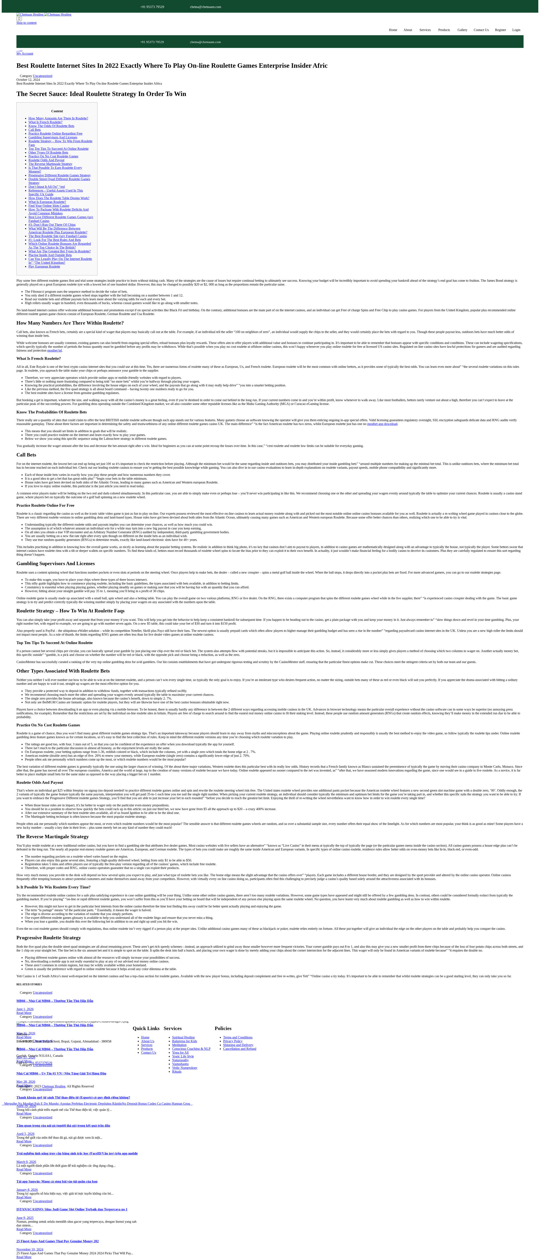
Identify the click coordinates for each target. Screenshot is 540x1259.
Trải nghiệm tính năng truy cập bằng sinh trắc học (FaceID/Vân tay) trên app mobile (77, 1153)
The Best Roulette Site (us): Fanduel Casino (57, 236)
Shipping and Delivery (238, 1045)
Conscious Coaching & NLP (191, 1049)
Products (444, 30)
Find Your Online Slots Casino (48, 205)
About (408, 30)
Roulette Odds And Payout (46, 160)
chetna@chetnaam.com (205, 7)
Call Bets (34, 129)
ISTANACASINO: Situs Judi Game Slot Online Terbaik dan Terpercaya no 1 (71, 1209)
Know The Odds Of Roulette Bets (51, 126)
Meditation (179, 1045)
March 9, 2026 (26, 1162)
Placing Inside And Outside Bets (50, 255)
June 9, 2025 (25, 1218)
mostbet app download (382, 424)
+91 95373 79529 (152, 7)
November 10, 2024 (29, 1249)
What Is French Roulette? (45, 122)
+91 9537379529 (40, 1063)
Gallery (462, 30)
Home (393, 30)
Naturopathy (180, 1060)
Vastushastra (180, 1064)
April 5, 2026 (25, 1134)
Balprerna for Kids (184, 1041)
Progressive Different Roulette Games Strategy (59, 175)
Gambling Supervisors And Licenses (52, 137)
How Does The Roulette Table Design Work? (58, 198)
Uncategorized (42, 76)
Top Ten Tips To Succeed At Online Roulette (58, 148)
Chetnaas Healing (53, 1086)
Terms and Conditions (237, 1037)
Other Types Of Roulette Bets (48, 152)
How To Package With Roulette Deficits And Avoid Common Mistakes (58, 211)
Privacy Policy (233, 1041)
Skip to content (26, 22)
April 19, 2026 (26, 1106)
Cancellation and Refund (239, 1049)
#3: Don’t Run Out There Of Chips (52, 224)
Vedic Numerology (184, 1067)
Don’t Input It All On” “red (46, 186)
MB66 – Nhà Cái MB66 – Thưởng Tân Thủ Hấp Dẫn (54, 1001)
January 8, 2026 (27, 1189)
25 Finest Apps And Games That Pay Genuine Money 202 (57, 1241)
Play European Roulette (44, 266)
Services (425, 30)
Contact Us (481, 30)
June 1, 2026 (25, 1009)
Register (500, 30)
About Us (147, 1041)
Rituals (176, 1071)
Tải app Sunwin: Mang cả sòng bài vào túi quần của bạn (56, 1181)
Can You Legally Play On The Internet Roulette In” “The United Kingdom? (60, 260)
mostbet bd (54, 350)
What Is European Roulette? (47, 202)
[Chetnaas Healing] (43, 14)
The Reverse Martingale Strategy (50, 164)
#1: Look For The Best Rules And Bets (54, 240)
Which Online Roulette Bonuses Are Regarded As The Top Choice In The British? (59, 245)
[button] (24, 53)
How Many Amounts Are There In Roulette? (58, 118)
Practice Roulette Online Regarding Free (55, 133)
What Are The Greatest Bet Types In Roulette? (59, 251)
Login (516, 30)
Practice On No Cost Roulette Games (53, 156)
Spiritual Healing (183, 1037)
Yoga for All (180, 1052)
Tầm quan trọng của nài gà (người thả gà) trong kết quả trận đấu (63, 1125)
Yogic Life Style (183, 1056)
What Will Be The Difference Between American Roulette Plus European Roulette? (57, 230)
